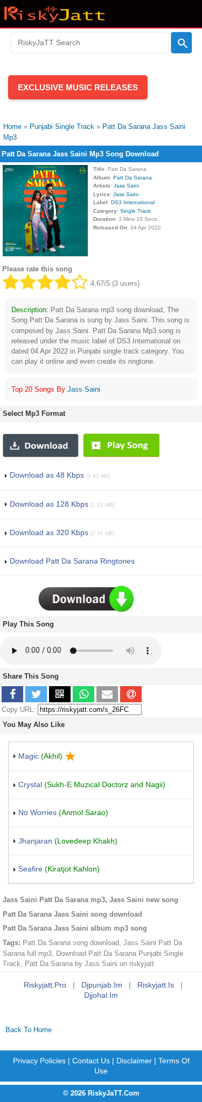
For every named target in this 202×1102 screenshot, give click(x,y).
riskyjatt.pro (45, 985)
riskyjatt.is (155, 985)
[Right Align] (181, 43)
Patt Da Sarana (132, 178)
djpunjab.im (101, 985)
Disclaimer (134, 1060)
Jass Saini (126, 186)
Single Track (135, 211)
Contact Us (91, 1060)
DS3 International (133, 202)
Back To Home (28, 1030)
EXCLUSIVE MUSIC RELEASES (78, 87)
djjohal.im (101, 995)
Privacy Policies (39, 1060)
